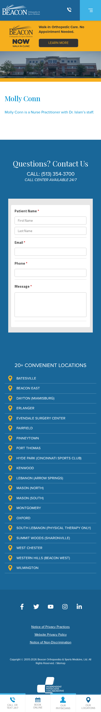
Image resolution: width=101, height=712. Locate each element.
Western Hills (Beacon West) (43, 558)
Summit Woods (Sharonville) (43, 538)
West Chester (29, 548)
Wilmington (27, 568)
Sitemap (60, 663)
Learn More (58, 43)
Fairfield (24, 428)
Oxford (23, 518)
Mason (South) (30, 498)
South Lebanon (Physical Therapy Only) (53, 528)
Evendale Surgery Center (40, 418)
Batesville (26, 378)
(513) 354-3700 (57, 174)
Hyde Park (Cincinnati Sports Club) (49, 458)
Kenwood (25, 468)
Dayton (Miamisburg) (35, 398)
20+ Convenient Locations (50, 365)
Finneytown (27, 438)
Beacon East (28, 388)
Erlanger (25, 408)
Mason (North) (30, 488)
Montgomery (28, 508)
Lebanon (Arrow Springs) (39, 478)
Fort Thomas (28, 448)
